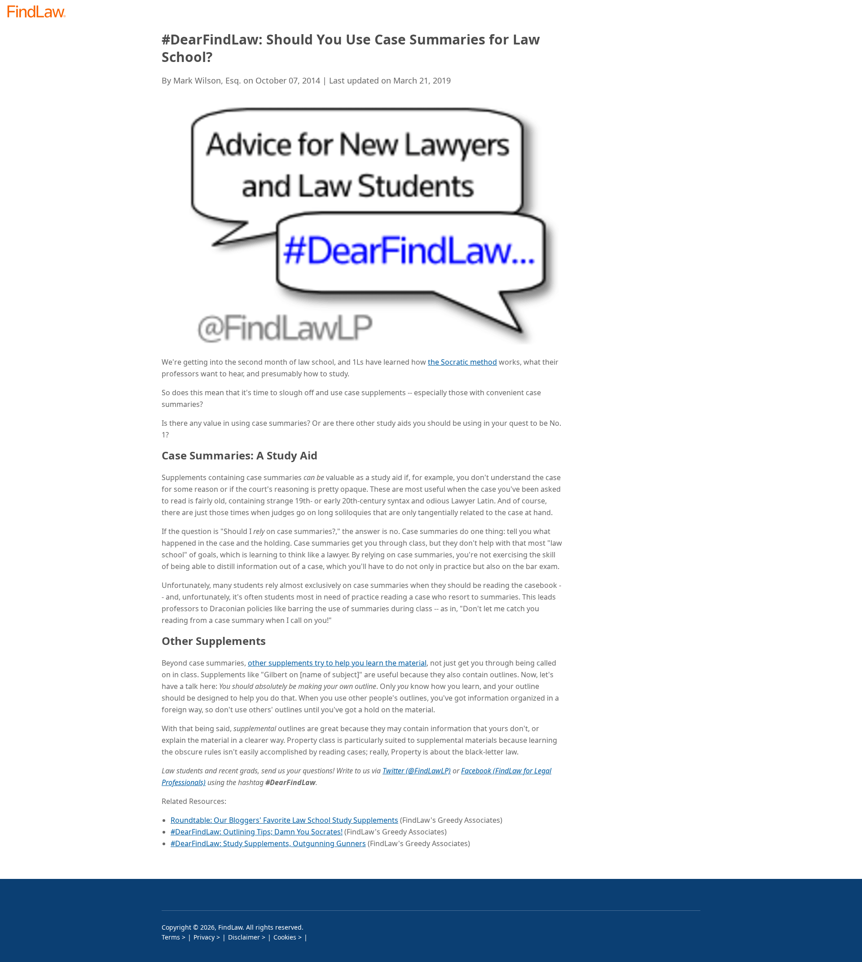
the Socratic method (462, 362)
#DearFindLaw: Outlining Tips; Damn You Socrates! (257, 832)
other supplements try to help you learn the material (337, 663)
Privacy (204, 937)
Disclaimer (244, 937)
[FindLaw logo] (40, 12)
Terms (171, 937)
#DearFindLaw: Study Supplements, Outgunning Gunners (268, 843)
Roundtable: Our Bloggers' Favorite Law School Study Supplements (284, 820)
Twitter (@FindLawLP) (417, 771)
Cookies (284, 937)
